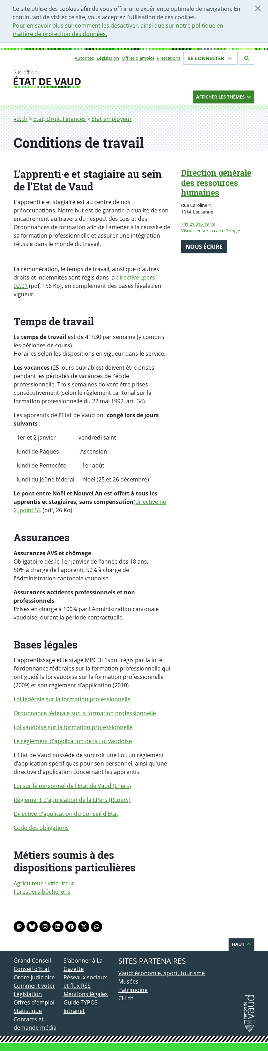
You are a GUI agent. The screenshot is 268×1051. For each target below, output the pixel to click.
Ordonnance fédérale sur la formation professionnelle (85, 713)
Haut (239, 944)
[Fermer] (258, 8)
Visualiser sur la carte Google (210, 230)
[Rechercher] (246, 58)
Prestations (168, 58)
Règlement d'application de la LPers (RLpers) (72, 800)
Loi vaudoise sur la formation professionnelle (73, 727)
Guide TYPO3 (81, 1002)
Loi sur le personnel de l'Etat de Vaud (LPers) (72, 786)
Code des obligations (41, 828)
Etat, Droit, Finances (59, 119)
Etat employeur (111, 119)
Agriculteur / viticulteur (45, 883)
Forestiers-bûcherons (42, 892)
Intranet (74, 1011)
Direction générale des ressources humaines (216, 182)
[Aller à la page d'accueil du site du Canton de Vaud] (61, 79)
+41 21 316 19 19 (198, 224)
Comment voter (34, 986)
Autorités (84, 58)
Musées (128, 981)
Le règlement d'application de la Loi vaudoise (73, 741)
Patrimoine (133, 990)
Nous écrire (204, 247)
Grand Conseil (32, 960)
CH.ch (126, 998)
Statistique (28, 1011)
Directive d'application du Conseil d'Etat (66, 814)
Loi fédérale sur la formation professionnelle (72, 699)
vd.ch (21, 119)
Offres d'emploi (138, 58)
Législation (108, 58)
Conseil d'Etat (32, 969)
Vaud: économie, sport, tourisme (161, 973)
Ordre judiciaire (34, 977)
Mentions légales (86, 994)
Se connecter (206, 58)
